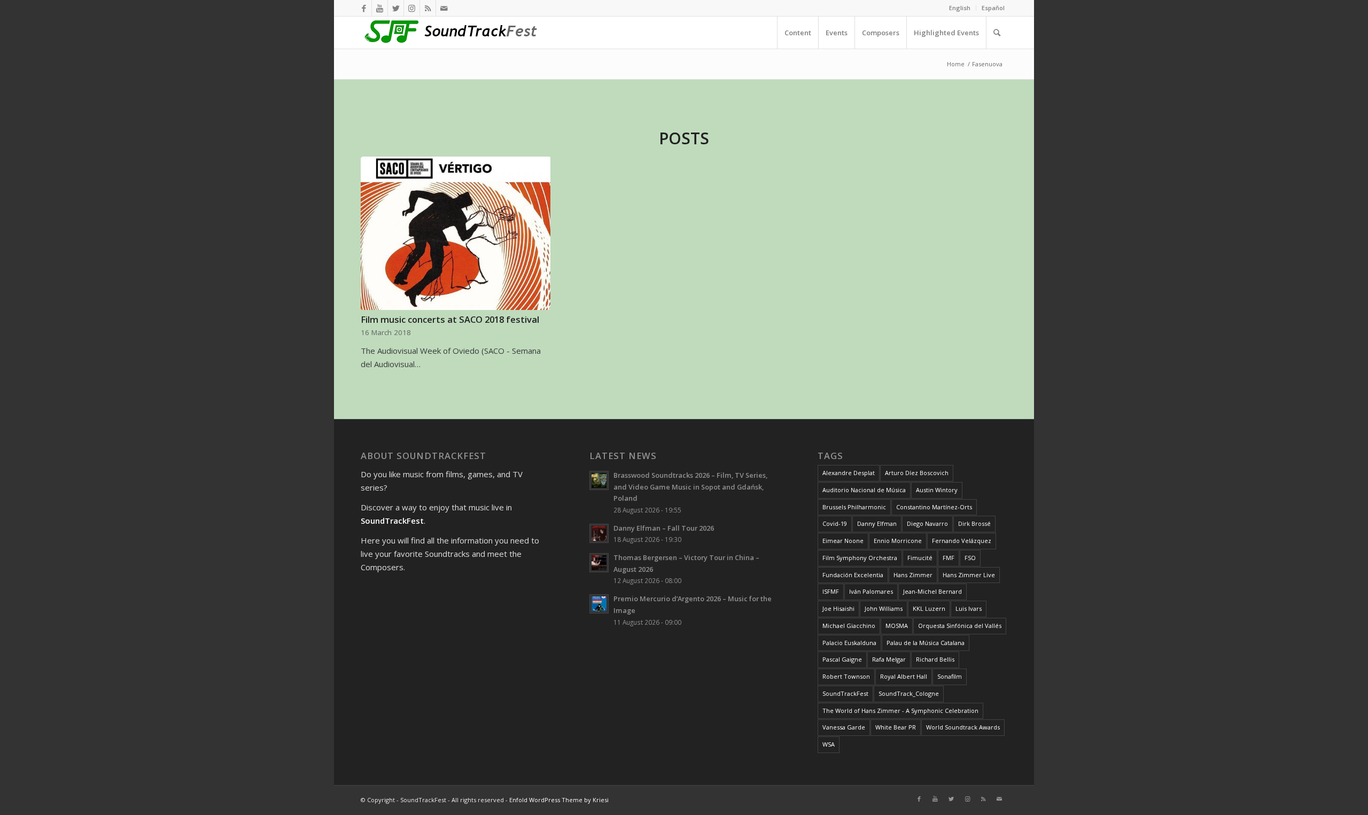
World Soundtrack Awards (963, 727)
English (959, 8)
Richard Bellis (935, 659)
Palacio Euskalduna (849, 643)
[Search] (996, 33)
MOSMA (896, 626)
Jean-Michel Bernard (932, 591)
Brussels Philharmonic (854, 507)
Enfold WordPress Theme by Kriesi (559, 800)
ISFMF (830, 591)
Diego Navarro (927, 523)
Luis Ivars (968, 608)
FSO (970, 558)
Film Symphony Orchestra (859, 558)
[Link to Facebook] (363, 8)
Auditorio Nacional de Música (864, 490)
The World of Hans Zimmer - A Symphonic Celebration (900, 711)
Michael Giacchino (848, 626)
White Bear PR (895, 727)
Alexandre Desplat (848, 473)
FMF (948, 558)
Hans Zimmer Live (969, 575)
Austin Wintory (937, 490)
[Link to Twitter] (395, 8)
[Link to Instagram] (411, 8)
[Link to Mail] (444, 8)
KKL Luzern (929, 608)
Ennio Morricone (898, 541)
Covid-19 (834, 523)
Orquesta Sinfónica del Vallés (959, 626)
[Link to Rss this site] (428, 8)
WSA (828, 744)
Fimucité (919, 558)
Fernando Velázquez (961, 541)
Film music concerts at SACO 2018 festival (450, 319)
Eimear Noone (843, 541)
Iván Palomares (871, 591)
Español (993, 8)
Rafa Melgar (889, 659)
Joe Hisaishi (838, 608)
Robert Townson (846, 676)
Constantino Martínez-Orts (934, 507)
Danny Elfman (877, 523)
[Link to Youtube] (379, 8)
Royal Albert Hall (903, 676)
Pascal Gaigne (842, 659)
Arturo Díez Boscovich (917, 473)
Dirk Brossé (974, 523)
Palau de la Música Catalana (926, 643)
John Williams (884, 608)
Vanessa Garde (843, 727)
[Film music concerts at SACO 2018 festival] (455, 233)
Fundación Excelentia (852, 575)
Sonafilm (949, 676)
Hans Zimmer (912, 575)
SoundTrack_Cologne (909, 693)
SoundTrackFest (845, 693)
